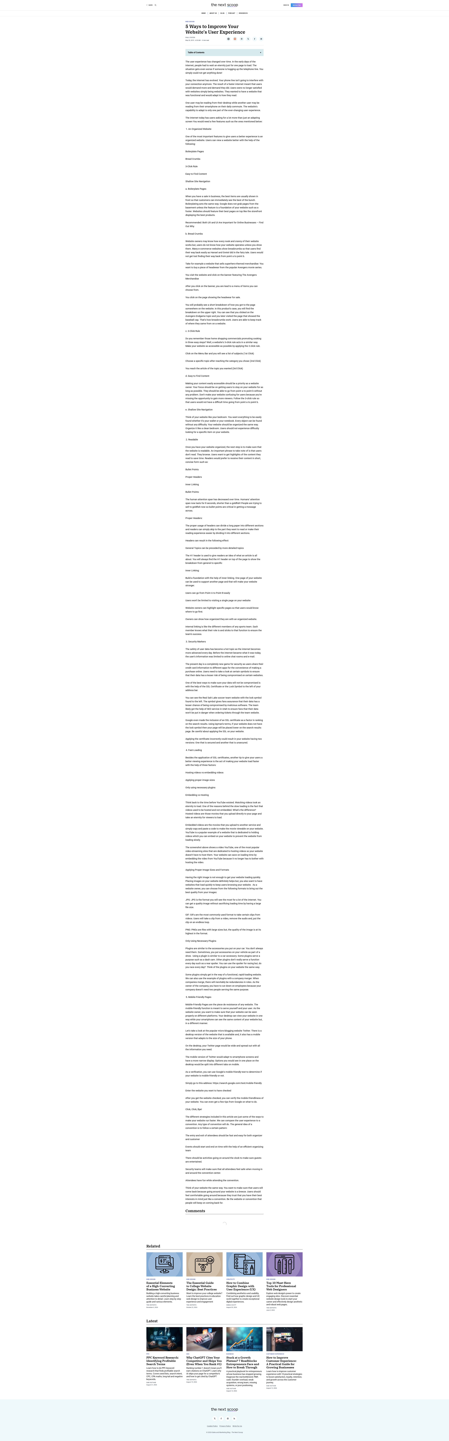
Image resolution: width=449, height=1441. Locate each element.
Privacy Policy (225, 1426)
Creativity (230, 1279)
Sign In (286, 5)
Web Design (190, 21)
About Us (213, 13)
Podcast (231, 13)
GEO (187, 1354)
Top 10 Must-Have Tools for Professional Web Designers (281, 1286)
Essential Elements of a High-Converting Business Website (160, 1286)
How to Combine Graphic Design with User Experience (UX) (240, 1286)
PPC (147, 1354)
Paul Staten (190, 37)
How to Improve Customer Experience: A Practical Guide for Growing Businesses (281, 1362)
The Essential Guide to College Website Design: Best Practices (201, 1286)
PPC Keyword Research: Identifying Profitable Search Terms (162, 1361)
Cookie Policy (212, 1426)
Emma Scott (231, 1305)
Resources (243, 13)
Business (230, 1354)
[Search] (155, 5)
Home (203, 13)
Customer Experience (275, 1354)
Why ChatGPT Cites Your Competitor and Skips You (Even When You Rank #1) (204, 1361)
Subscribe (297, 5)
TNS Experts (151, 1305)
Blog (222, 13)
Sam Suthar (151, 1382)
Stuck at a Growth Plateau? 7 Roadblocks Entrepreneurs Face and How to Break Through (242, 1362)
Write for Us (237, 1426)
